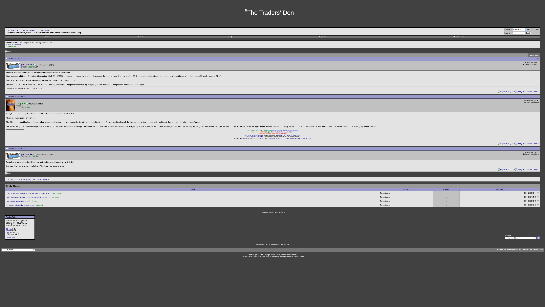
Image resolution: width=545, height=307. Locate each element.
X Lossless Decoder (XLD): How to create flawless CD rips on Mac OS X (290, 138)
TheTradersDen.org (514, 250)
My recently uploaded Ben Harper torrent (20, 205)
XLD (244, 138)
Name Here (508, 29)
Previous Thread (267, 212)
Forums (141, 37)
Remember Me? (533, 30)
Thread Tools (533, 55)
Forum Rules (10, 237)
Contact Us (501, 250)
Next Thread (279, 212)
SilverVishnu (57, 193)
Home (47, 37)
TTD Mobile (534, 250)
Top (541, 250)
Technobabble (44, 30)
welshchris (55, 197)
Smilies (8, 231)
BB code (9, 229)
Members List (458, 37)
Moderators (12, 46)
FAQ (230, 37)
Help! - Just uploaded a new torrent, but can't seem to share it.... (28, 197)
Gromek (34, 201)
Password (507, 33)
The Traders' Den (13, 30)
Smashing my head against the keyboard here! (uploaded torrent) (28, 193)
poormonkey (27, 64)
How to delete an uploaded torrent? (18, 201)
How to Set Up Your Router (253, 135)
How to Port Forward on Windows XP (289, 135)
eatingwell (39, 205)
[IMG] (8, 232)
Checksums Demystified (256, 136)
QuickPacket (299, 256)
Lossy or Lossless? (14, 44)
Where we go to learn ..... (29, 30)
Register (322, 37)
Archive (526, 250)
